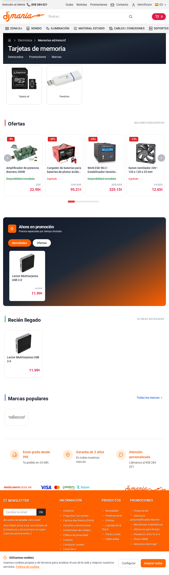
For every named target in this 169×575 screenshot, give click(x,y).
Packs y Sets (113, 534)
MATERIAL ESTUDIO (92, 28)
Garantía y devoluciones (77, 525)
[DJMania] (23, 16)
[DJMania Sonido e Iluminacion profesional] (145, 487)
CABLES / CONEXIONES (129, 28)
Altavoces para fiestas (147, 529)
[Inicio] (10, 40)
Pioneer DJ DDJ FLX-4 (147, 534)
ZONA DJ (16, 28)
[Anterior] (7, 158)
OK (41, 512)
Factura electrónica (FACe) (78, 520)
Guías (69, 4)
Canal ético (69, 549)
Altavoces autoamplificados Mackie (145, 517)
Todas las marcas (148, 397)
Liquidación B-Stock (112, 527)
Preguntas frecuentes (76, 515)
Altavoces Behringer (145, 544)
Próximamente (114, 515)
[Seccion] (71, 202)
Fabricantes (112, 539)
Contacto (68, 510)
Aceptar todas (153, 563)
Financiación (141, 510)
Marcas (56, 57)
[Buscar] (131, 16)
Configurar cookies (73, 544)
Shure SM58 (141, 539)
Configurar (129, 563)
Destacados (15, 57)
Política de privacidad (75, 535)
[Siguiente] (161, 158)
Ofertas (42, 243)
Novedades (19, 243)
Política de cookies (27, 566)
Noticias (81, 4)
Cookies (68, 540)
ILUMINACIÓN (60, 28)
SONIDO (36, 28)
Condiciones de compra (77, 530)
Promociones (98, 4)
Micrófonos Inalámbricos (148, 524)
